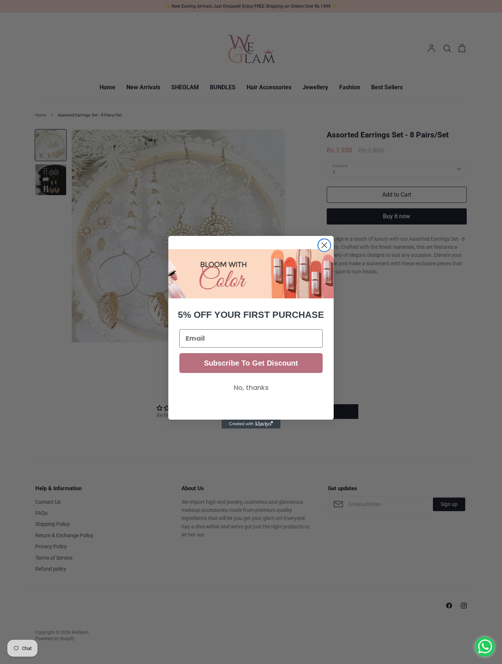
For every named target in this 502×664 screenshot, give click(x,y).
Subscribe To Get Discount (251, 363)
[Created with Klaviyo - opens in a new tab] (251, 424)
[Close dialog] (324, 245)
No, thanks (251, 387)
